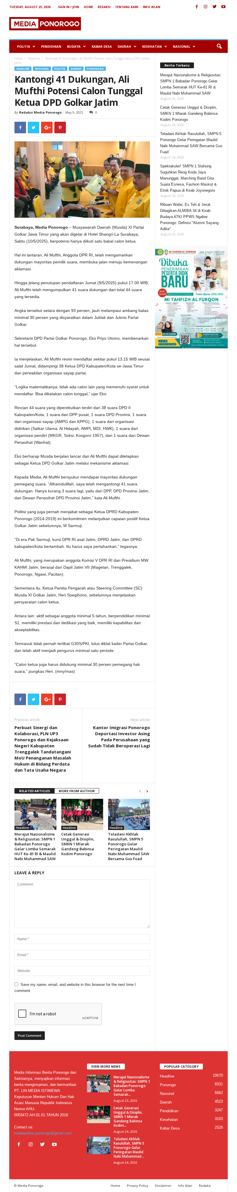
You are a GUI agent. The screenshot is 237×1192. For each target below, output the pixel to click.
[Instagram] (205, 7)
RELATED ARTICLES (34, 791)
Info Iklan (151, 7)
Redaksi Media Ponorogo (40, 112)
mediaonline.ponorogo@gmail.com (43, 1133)
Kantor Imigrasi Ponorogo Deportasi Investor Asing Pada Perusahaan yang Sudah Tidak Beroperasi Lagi (119, 737)
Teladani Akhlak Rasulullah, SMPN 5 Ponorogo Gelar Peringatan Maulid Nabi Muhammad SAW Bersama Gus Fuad (128, 846)
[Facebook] (196, 7)
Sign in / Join (68, 7)
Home (88, 7)
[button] (219, 46)
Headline (34, 58)
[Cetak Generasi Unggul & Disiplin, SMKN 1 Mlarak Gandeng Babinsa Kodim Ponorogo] (82, 814)
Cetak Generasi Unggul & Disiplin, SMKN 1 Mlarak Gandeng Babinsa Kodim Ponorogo (78, 843)
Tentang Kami (126, 7)
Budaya (74, 46)
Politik (23, 46)
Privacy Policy (137, 1185)
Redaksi (104, 7)
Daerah (124, 46)
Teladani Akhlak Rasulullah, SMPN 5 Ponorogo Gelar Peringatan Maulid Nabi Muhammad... (129, 1147)
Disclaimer (163, 1185)
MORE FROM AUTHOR (77, 791)
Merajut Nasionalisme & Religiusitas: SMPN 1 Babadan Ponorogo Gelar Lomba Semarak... (132, 1086)
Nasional (181, 46)
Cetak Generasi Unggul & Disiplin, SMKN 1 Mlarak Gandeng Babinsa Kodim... (128, 1117)
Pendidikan (51, 46)
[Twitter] (214, 7)
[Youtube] (223, 7)
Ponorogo (95, 69)
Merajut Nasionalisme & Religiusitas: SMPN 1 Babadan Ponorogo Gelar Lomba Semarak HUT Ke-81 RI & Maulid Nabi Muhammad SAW (35, 846)
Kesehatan (152, 46)
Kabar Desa (102, 46)
